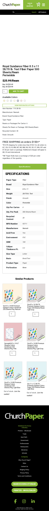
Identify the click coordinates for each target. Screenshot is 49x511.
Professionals (24, 443)
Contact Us (24, 466)
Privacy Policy (24, 473)
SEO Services (31, 509)
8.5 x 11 (25, 189)
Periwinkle (26, 203)
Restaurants (24, 447)
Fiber (24, 180)
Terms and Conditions (24, 476)
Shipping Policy (24, 469)
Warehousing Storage (24, 484)
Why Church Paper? (24, 460)
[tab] (24, 167)
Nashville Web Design (24, 509)
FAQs (24, 463)
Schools (24, 453)
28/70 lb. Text (27, 194)
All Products (42, 12)
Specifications (24, 167)
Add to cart (18, 91)
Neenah (25, 228)
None (24, 268)
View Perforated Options (24, 105)
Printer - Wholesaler (24, 490)
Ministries (24, 450)
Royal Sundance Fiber (30, 185)
